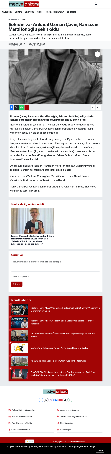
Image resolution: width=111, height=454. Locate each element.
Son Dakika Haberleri (20, 430)
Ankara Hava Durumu (69, 410)
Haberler (13, 20)
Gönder (17, 284)
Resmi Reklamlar (55, 12)
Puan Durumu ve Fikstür (22, 423)
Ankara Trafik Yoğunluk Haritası (73, 417)
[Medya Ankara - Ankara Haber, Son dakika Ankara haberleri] (24, 4)
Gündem (7, 12)
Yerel (23, 20)
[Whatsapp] (70, 400)
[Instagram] (50, 400)
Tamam (100, 450)
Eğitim (18, 12)
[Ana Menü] (100, 4)
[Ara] (96, 4)
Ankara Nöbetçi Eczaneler (23, 410)
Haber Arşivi (65, 430)
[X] (46, 400)
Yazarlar (71, 12)
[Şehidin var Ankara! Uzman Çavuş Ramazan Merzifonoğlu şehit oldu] (56, 76)
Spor (40, 12)
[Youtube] (60, 400)
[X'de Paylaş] (16, 107)
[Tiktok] (65, 400)
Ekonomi (29, 12)
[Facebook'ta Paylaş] (11, 107)
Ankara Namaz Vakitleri (22, 417)
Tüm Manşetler (66, 423)
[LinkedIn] (55, 400)
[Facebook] (41, 400)
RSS (31, 442)
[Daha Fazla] (27, 107)
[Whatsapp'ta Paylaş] (21, 107)
